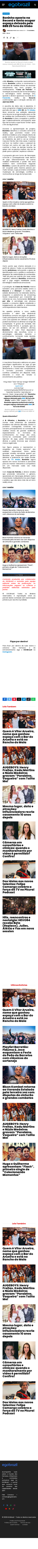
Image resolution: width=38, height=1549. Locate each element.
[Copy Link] (10, 37)
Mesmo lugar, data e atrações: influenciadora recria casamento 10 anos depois (18, 811)
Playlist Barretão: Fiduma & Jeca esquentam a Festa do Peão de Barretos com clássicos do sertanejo (17, 1054)
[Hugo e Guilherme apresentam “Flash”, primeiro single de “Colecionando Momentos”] (19, 1152)
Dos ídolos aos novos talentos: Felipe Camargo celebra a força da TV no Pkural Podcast (18, 886)
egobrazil (19, 386)
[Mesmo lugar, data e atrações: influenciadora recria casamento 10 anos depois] (19, 794)
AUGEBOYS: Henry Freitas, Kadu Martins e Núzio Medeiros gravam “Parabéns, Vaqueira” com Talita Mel (19, 774)
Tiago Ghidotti (20, 30)
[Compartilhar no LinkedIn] (13, 37)
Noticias (6, 13)
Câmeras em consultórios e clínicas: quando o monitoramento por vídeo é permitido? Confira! (17, 849)
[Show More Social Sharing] (17, 37)
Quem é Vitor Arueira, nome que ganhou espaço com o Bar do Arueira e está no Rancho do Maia (18, 736)
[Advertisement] (19, 621)
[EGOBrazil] (19, 4)
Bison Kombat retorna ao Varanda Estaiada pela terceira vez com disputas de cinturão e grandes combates (19, 1092)
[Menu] (3, 4)
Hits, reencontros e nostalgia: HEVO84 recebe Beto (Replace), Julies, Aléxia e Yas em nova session (18, 924)
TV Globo (31, 110)
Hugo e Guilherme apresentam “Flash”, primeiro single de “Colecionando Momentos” (18, 1169)
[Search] (35, 4)
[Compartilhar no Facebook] (4, 37)
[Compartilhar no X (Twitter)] (7, 37)
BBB (19, 110)
